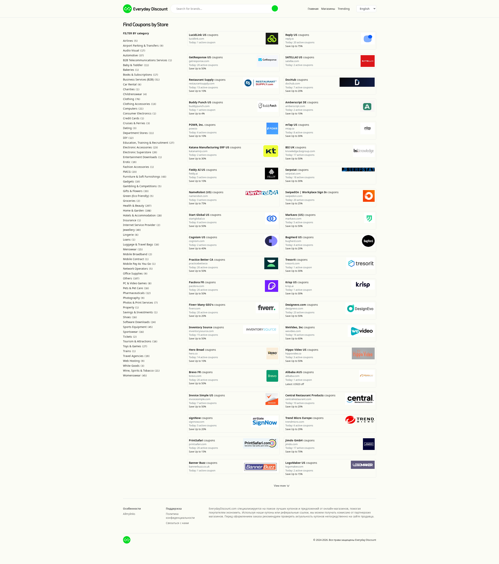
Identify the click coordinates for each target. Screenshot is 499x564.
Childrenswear (135, 94)
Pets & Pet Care (136, 288)
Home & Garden (137, 210)
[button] (275, 8)
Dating (130, 128)
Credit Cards (133, 118)
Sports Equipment (138, 327)
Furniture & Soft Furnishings (144, 176)
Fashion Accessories (138, 167)
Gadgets (131, 181)
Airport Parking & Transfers (143, 45)
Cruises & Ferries (136, 123)
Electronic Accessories (140, 147)
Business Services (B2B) (141, 79)
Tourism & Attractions (140, 341)
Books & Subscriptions (140, 74)
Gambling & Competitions (142, 186)
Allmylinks (129, 514)
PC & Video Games (137, 283)
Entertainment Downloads (142, 157)
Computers (133, 108)
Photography (134, 298)
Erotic (130, 162)
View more (280, 485)
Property (131, 307)
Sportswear (133, 332)
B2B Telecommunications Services (147, 60)
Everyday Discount (150, 8)
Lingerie (131, 234)
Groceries (131, 201)
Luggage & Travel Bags (141, 244)
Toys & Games (135, 346)
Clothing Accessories (139, 104)
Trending (344, 9)
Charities (131, 89)
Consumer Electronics (139, 113)
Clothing (131, 99)
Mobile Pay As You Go (139, 264)
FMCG (130, 172)
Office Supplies (135, 273)
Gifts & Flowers (136, 191)
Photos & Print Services (140, 302)
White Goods (133, 365)
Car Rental (132, 84)
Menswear (133, 249)
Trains (129, 351)
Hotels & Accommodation (142, 215)
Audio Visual (134, 50)
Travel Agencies (136, 356)
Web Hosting (134, 361)
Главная (313, 9)
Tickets (130, 336)
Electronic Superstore (140, 152)
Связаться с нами (177, 523)
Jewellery (132, 230)
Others (131, 278)
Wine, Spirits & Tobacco (141, 370)
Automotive (133, 55)
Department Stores (138, 133)
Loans (129, 239)
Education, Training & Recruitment (148, 142)
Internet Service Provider (141, 225)
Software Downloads (139, 322)
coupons (203, 35)
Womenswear (135, 375)
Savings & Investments (140, 312)
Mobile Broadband (137, 254)
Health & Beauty (137, 205)
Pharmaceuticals (137, 293)
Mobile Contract (136, 259)
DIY (128, 138)
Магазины (328, 9)
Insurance (132, 220)
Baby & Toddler (136, 65)
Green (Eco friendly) (138, 196)
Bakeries (131, 70)
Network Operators (138, 268)
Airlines (130, 40)
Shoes (130, 317)
